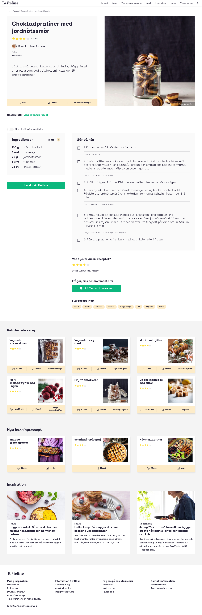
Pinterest (108, 585)
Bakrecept (13, 588)
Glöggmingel (125, 307)
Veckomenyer (186, 3)
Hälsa (173, 3)
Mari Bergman (38, 46)
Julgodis (149, 307)
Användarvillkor (64, 588)
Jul (138, 307)
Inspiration (160, 3)
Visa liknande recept (36, 115)
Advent (111, 307)
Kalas (161, 307)
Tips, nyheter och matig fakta (24, 599)
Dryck (148, 3)
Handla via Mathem (36, 185)
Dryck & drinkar (16, 592)
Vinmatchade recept (131, 3)
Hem (9, 11)
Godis (87, 307)
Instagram (109, 588)
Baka (114, 3)
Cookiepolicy (62, 585)
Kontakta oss (158, 585)
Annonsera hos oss (161, 588)
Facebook (108, 592)
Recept (104, 3)
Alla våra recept (16, 595)
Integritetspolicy (64, 592)
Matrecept (13, 585)
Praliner (99, 307)
